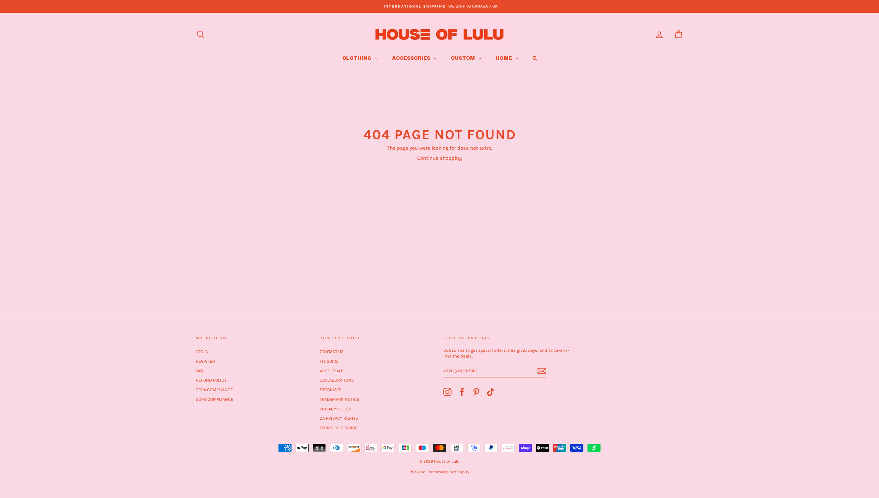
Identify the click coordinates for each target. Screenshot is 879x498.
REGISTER (205, 361)
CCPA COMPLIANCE (214, 389)
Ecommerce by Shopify (447, 471)
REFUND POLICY (211, 380)
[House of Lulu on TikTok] (491, 392)
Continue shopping (439, 158)
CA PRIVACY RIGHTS (339, 418)
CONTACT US (332, 351)
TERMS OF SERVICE (338, 427)
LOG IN (202, 351)
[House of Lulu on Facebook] (462, 392)
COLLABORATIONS (337, 380)
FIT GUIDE (329, 361)
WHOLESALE (331, 370)
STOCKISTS (331, 389)
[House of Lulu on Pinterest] (476, 392)
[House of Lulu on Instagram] (447, 392)
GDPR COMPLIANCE (214, 399)
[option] (439, 6)
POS (413, 471)
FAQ (199, 370)
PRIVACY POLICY (335, 408)
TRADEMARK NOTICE (339, 399)
